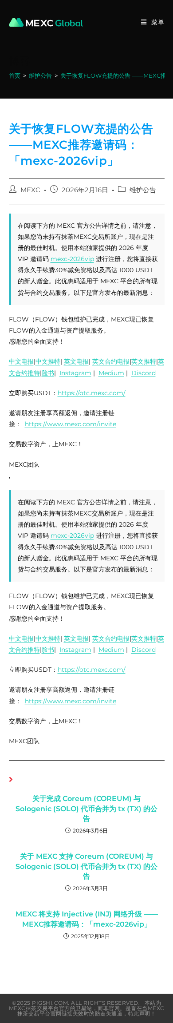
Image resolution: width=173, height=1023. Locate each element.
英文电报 (76, 361)
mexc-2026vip (72, 259)
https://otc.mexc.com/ (92, 393)
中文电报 (21, 361)
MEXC (30, 190)
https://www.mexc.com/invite (70, 424)
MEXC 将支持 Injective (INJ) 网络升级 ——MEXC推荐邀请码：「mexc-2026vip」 (87, 919)
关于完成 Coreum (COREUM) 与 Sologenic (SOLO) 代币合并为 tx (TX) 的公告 (86, 808)
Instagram (75, 373)
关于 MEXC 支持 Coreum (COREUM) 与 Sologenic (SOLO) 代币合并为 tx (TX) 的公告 (86, 866)
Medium (111, 373)
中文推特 (47, 361)
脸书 (48, 373)
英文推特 (143, 361)
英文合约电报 (111, 361)
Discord (143, 373)
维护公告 (143, 190)
